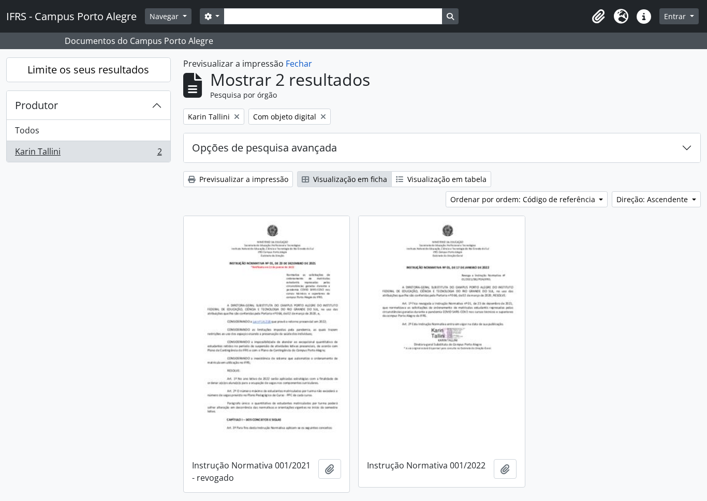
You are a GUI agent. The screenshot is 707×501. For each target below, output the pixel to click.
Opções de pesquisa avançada (264, 148)
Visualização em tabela (446, 179)
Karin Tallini (88, 154)
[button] (598, 16)
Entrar (676, 16)
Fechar (299, 63)
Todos (27, 130)
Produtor (36, 105)
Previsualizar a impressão (242, 179)
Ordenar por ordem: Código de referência (523, 199)
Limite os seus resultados (88, 70)
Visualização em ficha (349, 179)
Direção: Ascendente (653, 199)
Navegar (165, 16)
